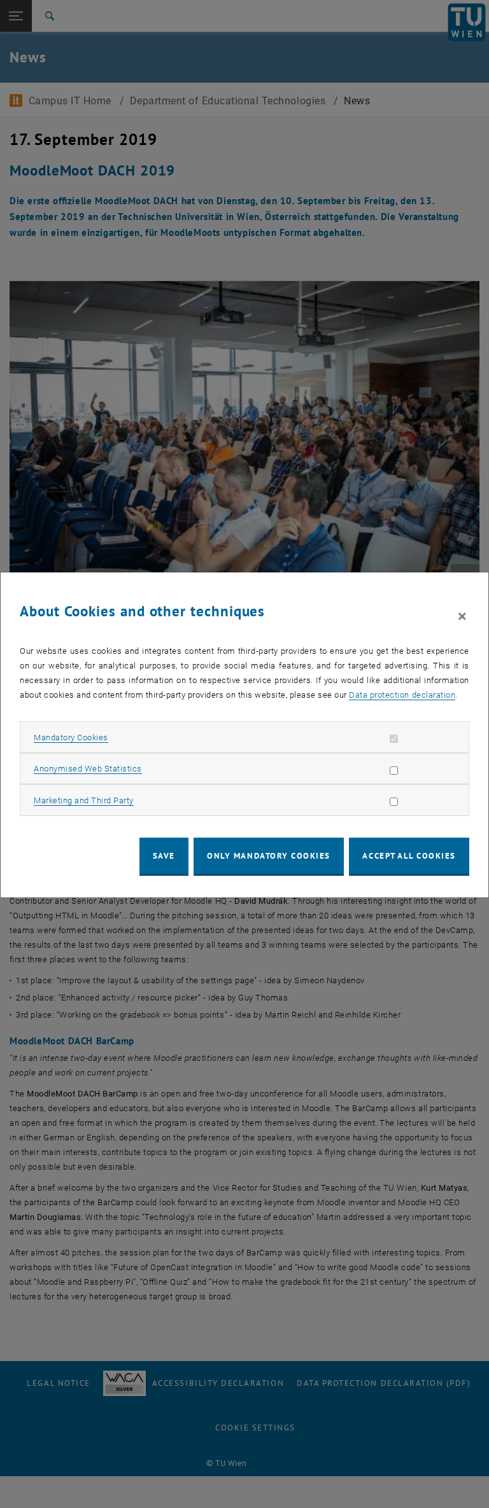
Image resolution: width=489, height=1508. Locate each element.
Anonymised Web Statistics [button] (88, 768)
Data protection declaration (402, 695)
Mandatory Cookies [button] (71, 737)
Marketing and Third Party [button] (84, 800)
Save (164, 855)
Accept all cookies (409, 855)
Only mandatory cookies (268, 855)
